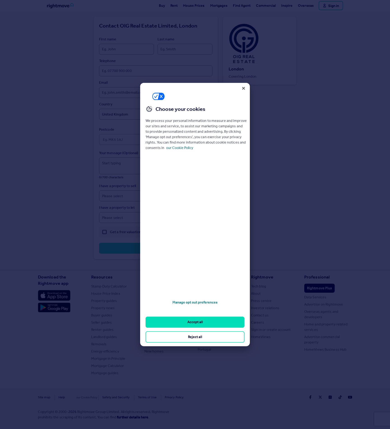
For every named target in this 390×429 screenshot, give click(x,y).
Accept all (195, 322)
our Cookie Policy (179, 148)
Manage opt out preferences (195, 302)
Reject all (195, 337)
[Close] (243, 88)
